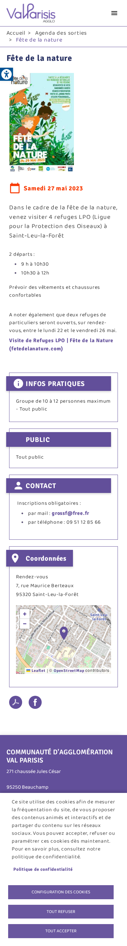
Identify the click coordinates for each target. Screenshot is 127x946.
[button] (64, 633)
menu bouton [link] (114, 13)
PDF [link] (15, 702)
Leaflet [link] (37, 670)
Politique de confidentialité (43, 869)
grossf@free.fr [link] (70, 513)
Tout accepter (61, 931)
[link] (6, 74)
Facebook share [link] (35, 702)
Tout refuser (61, 911)
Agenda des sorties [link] (61, 33)
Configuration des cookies (61, 892)
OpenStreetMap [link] (69, 670)
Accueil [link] (16, 33)
